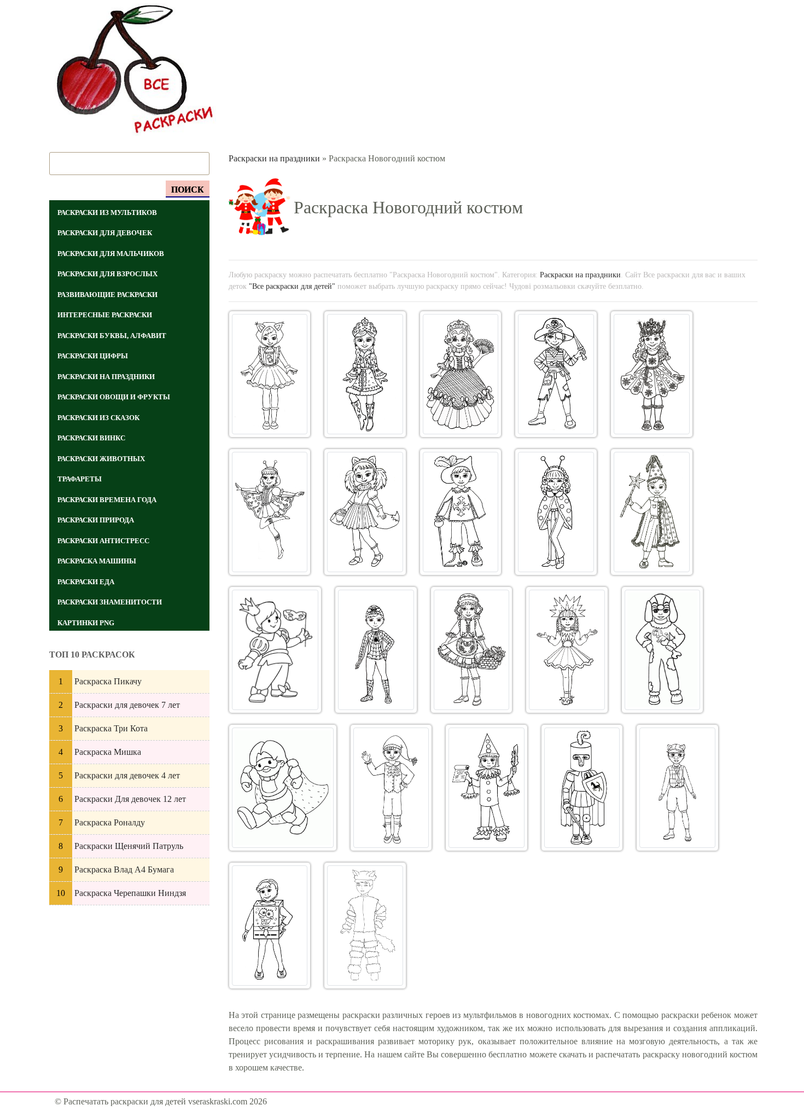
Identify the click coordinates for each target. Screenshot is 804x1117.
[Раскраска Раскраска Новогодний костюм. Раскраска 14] (567, 649)
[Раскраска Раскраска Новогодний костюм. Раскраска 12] (376, 649)
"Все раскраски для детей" (292, 286)
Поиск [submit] (187, 189)
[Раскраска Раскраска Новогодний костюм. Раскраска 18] (486, 787)
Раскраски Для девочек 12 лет (130, 799)
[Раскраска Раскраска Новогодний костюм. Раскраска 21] (270, 925)
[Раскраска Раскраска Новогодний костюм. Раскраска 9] (556, 512)
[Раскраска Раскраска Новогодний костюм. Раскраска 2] (365, 374)
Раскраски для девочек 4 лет (127, 775)
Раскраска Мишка (107, 752)
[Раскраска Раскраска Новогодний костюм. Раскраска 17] (391, 787)
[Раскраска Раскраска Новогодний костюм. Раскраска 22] (365, 925)
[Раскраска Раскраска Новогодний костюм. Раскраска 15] (662, 649)
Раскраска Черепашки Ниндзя (130, 893)
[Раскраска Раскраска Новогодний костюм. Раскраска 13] (471, 649)
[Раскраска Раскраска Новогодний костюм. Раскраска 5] (651, 374)
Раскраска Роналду (109, 822)
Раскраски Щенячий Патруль (128, 846)
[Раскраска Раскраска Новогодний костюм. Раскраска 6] (270, 512)
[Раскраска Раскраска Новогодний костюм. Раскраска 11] (275, 649)
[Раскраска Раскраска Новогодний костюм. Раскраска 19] (582, 787)
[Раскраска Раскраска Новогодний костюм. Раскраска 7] (365, 512)
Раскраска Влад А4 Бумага (124, 869)
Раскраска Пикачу (108, 681)
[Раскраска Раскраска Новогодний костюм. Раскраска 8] (461, 512)
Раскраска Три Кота (111, 728)
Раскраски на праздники (274, 158)
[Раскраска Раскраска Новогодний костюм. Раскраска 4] (556, 374)
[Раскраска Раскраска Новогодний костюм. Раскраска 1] (270, 374)
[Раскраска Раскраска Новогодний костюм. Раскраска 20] (677, 787)
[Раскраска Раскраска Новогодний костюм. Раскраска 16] (283, 787)
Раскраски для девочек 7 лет (127, 704)
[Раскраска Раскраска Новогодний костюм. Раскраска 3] (461, 374)
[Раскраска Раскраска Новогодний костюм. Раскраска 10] (651, 512)
